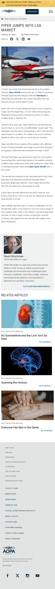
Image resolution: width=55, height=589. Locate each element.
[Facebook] (8, 576)
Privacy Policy (12, 516)
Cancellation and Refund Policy (20, 511)
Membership (9, 457)
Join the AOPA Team (12, 471)
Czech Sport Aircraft (37, 167)
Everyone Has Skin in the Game (20, 427)
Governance (10, 467)
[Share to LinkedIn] (23, 39)
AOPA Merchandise (13, 527)
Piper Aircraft (14, 92)
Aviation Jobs (11, 522)
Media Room (10, 494)
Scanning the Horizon (14, 382)
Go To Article (44, 342)
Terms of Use (11, 505)
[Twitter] (18, 576)
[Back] (3, 18)
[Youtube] (37, 576)
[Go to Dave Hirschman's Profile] (13, 253)
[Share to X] (17, 39)
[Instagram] (27, 576)
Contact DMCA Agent (14, 533)
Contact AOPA (11, 488)
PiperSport (41, 95)
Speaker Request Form (14, 481)
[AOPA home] (9, 12)
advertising (10, 499)
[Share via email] (28, 39)
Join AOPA (8, 452)
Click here (32, 5)
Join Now (32, 11)
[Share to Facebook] (11, 39)
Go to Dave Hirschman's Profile (36, 286)
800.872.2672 (7, 565)
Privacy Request (12, 539)
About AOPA (9, 448)
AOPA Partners (10, 476)
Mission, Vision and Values (15, 462)
